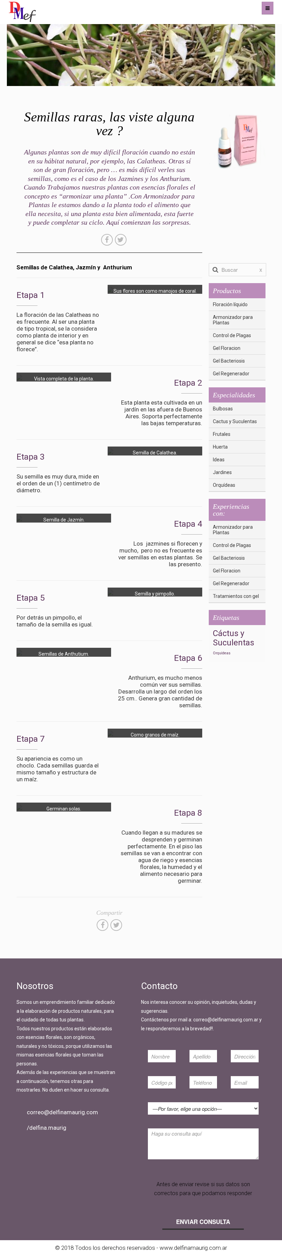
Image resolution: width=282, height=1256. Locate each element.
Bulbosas (223, 408)
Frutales (221, 434)
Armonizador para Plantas (233, 319)
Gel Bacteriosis (229, 361)
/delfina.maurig (46, 1127)
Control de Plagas (232, 335)
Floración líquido (230, 304)
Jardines (222, 472)
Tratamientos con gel (236, 596)
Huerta (220, 447)
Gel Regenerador (231, 373)
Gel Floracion (226, 348)
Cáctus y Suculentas (233, 638)
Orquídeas (224, 485)
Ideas (219, 459)
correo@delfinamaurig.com (62, 1112)
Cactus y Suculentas (235, 421)
